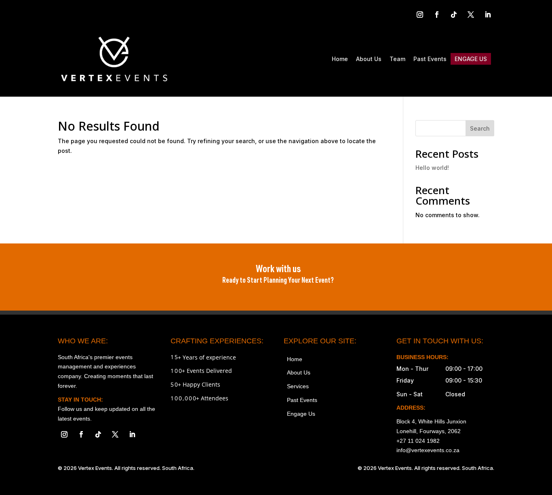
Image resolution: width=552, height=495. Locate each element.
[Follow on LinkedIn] (487, 14)
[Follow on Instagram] (419, 14)
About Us (368, 58)
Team (397, 58)
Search (480, 128)
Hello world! (432, 167)
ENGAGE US (471, 58)
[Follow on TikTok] (453, 14)
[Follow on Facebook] (436, 14)
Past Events (430, 58)
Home (340, 58)
